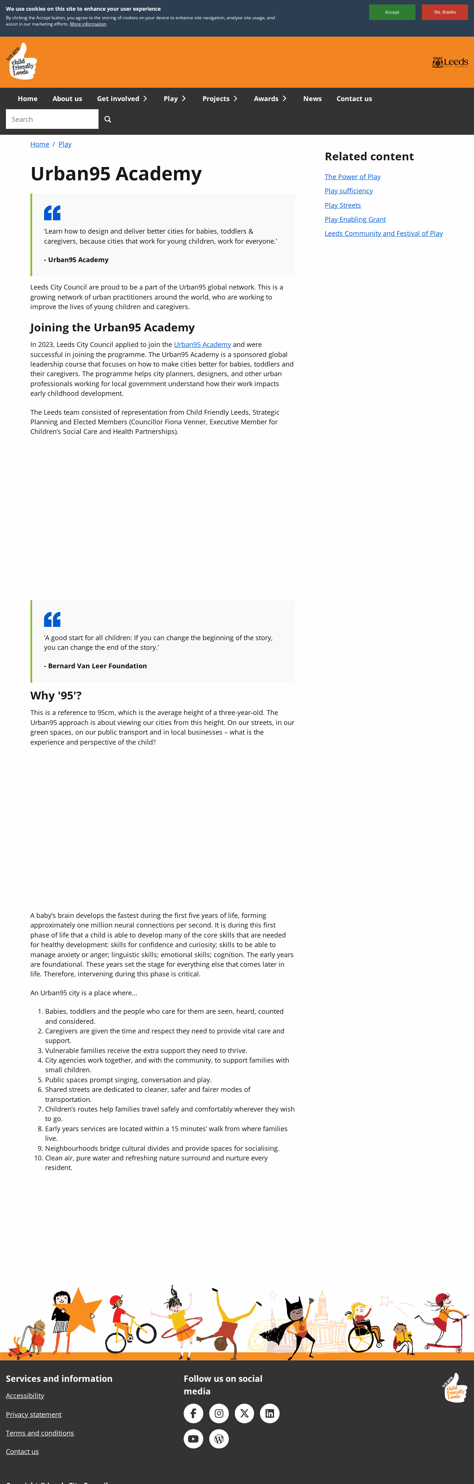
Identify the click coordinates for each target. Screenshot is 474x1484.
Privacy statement (33, 1414)
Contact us (354, 98)
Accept (392, 12)
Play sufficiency (349, 190)
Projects (216, 98)
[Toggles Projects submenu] (234, 98)
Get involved (118, 98)
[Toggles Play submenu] (182, 98)
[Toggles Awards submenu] (283, 98)
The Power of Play (353, 176)
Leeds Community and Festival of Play (384, 233)
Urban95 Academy (202, 344)
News (312, 98)
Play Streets (343, 205)
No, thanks (445, 12)
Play (171, 98)
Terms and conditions (40, 1432)
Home (28, 98)
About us (67, 98)
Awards (266, 98)
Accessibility (25, 1395)
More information (88, 24)
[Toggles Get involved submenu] (144, 98)
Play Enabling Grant (355, 219)
